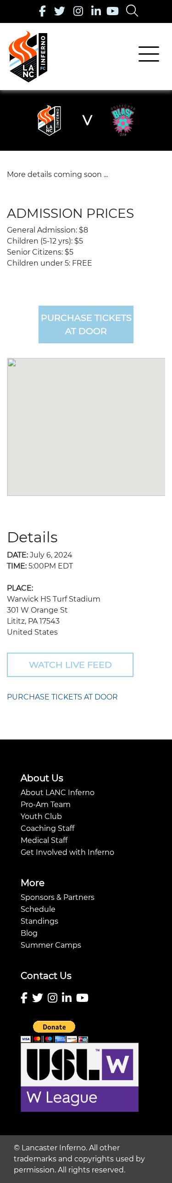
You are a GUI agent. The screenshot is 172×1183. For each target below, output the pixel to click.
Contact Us (46, 975)
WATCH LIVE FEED (70, 664)
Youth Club (41, 816)
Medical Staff (44, 840)
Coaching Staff (47, 828)
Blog (29, 933)
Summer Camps (51, 945)
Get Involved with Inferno (67, 852)
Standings (39, 921)
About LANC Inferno (57, 792)
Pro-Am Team (46, 804)
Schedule (38, 909)
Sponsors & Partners (57, 897)
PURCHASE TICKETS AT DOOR (62, 697)
